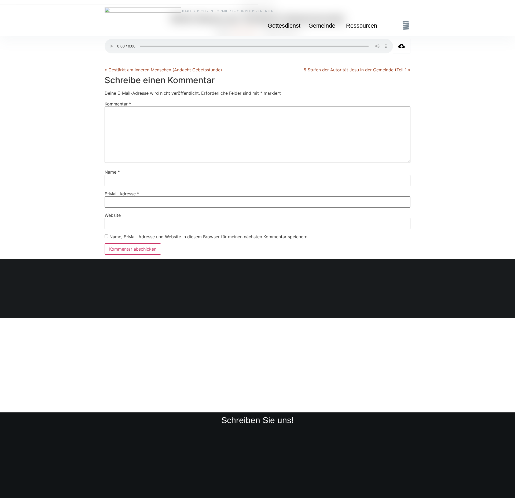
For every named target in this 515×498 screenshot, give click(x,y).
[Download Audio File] (401, 46)
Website (113, 215)
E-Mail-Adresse (122, 194)
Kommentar (118, 104)
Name (112, 172)
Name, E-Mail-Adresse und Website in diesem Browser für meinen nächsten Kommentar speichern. (208, 237)
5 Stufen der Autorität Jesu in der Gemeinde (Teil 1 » (357, 69)
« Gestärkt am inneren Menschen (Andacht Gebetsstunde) (163, 69)
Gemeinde (321, 25)
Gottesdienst (284, 25)
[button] (323, 25)
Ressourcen (361, 25)
